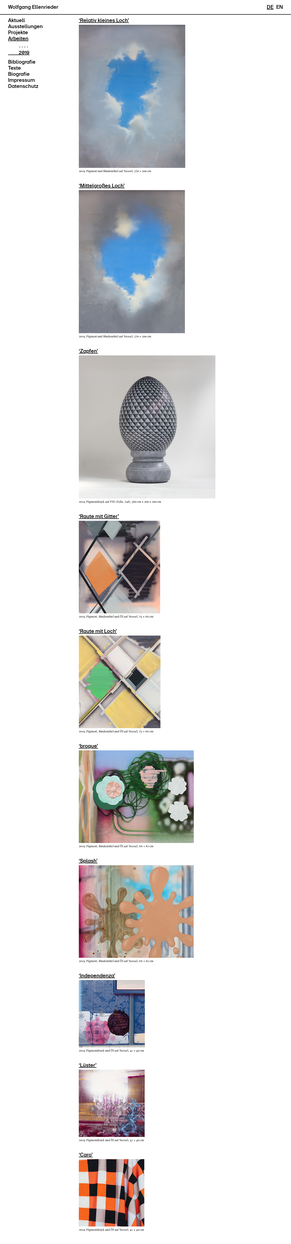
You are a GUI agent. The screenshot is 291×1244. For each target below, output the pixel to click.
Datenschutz (23, 86)
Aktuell (16, 20)
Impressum (21, 80)
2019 (24, 52)
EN (279, 7)
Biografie (19, 74)
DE (270, 7)
